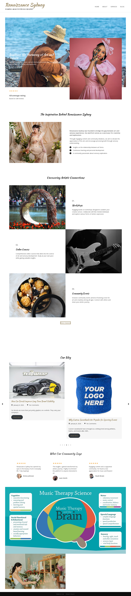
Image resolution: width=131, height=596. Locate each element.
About (104, 7)
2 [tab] (62, 445)
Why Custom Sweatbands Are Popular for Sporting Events (35, 419)
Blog (122, 7)
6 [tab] (71, 445)
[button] (65, 322)
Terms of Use (60, 594)
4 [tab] (67, 445)
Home (97, 7)
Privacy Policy (70, 594)
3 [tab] (64, 445)
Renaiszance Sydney (24, 4)
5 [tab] (69, 445)
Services (114, 7)
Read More (17, 436)
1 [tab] (60, 445)
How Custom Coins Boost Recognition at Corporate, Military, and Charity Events (94, 388)
